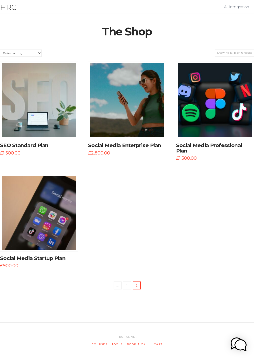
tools (117, 344)
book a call (138, 344)
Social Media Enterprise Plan (124, 145)
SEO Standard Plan (24, 145)
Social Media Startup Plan (32, 258)
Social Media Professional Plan (209, 148)
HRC (8, 7)
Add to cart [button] (41, 130)
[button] (249, 4)
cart (158, 344)
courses (99, 344)
